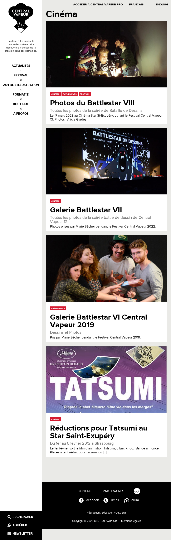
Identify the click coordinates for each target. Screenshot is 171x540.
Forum (134, 500)
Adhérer (20, 525)
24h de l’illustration (21, 85)
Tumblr (113, 500)
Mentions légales (131, 521)
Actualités (21, 65)
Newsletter (23, 533)
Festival (21, 75)
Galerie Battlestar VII (86, 210)
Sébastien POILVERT (114, 512)
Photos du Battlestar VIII (92, 103)
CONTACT (85, 491)
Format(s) (21, 94)
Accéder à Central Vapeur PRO (98, 4)
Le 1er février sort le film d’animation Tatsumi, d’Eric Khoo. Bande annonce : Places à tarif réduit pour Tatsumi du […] (105, 448)
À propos (21, 113)
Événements (70, 94)
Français (136, 4)
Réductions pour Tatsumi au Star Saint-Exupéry (98, 432)
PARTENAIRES (113, 491)
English (162, 4)
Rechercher (23, 517)
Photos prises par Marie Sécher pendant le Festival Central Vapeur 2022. (103, 222)
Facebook (91, 500)
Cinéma (55, 94)
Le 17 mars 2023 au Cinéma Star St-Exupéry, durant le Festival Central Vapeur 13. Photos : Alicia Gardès (106, 115)
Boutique (21, 104)
